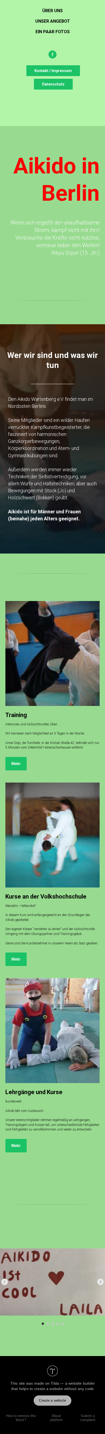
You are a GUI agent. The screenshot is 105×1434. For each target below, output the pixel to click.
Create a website (52, 1400)
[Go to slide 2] (48, 1324)
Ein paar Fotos (53, 31)
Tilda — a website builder (73, 1383)
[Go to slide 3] (52, 1324)
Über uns (52, 10)
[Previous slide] (4, 1282)
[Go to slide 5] (62, 1324)
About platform (56, 1418)
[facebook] (52, 54)
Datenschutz (53, 84)
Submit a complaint (87, 1418)
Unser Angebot (52, 21)
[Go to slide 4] (57, 1324)
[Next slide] (100, 1282)
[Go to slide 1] (43, 1324)
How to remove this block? (21, 1418)
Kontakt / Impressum (53, 71)
